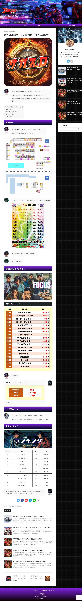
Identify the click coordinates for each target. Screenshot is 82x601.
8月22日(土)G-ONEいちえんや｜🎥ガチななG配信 (27, 539)
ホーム (8, 25)
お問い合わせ (72, 25)
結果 (20, 506)
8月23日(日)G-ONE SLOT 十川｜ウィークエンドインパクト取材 (31, 528)
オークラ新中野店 (10, 506)
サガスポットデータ (13, 113)
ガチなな (41, 594)
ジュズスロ (56, 25)
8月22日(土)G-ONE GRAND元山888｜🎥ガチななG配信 (29, 561)
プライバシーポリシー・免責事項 (39, 590)
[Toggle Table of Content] (20, 107)
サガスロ (40, 25)
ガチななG (24, 25)
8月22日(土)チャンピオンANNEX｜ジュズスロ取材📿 (28, 516)
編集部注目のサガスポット (13, 111)
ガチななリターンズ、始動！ (41, 596)
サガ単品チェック (10, 114)
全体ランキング (10, 116)
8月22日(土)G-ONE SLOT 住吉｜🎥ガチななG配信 (28, 550)
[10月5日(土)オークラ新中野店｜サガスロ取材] (30, 500)
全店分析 (8, 109)
